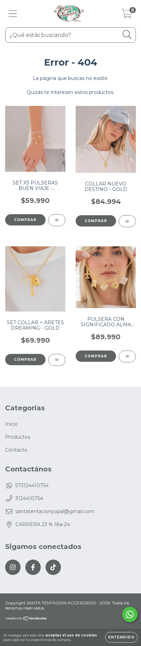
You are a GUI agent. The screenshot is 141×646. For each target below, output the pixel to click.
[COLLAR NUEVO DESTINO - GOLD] (127, 221)
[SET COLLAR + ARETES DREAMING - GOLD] (56, 360)
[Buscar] (127, 35)
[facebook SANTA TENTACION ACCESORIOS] (33, 567)
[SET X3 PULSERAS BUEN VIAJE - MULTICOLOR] (56, 220)
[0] (126, 15)
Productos (17, 437)
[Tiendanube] (26, 619)
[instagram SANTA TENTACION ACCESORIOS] (13, 567)
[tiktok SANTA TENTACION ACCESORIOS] (53, 567)
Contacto (16, 450)
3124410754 (29, 498)
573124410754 (32, 485)
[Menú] (13, 14)
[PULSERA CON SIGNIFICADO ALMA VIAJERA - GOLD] (127, 356)
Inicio (11, 424)
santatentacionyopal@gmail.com (54, 511)
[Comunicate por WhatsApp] (130, 614)
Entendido (121, 637)
